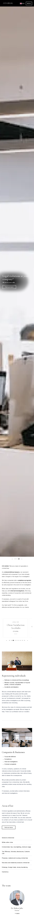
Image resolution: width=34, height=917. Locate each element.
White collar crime (7, 842)
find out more (9, 287)
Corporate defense (10, 756)
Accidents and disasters (11, 687)
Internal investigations (10, 761)
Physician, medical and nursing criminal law (15, 858)
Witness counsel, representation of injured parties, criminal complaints (17, 683)
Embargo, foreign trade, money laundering (15, 867)
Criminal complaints (10, 764)
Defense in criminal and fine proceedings (16, 680)
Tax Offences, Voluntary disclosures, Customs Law (16, 852)
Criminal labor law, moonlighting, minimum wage (16, 847)
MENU (29, 3)
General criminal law (8, 838)
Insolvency (5, 872)
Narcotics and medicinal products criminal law (15, 862)
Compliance (7, 759)
